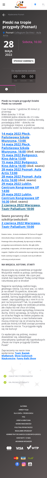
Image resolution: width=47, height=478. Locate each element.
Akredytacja (23, 410)
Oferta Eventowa (23, 420)
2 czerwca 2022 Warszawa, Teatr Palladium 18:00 (21, 207)
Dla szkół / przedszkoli (23, 413)
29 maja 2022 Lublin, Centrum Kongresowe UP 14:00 (20, 187)
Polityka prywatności (23, 427)
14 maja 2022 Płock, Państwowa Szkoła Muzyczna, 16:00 (16, 147)
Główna (23, 406)
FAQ (23, 417)
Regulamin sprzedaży (23, 431)
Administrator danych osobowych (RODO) (23, 434)
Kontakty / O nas (24, 438)
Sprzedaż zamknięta (23, 61)
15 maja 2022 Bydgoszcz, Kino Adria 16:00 (20, 164)
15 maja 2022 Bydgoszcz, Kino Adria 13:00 (20, 157)
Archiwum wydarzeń (23, 441)
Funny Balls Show (26, 358)
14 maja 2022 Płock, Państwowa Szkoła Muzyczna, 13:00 (16, 137)
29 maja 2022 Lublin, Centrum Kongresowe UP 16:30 (20, 198)
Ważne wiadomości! (23, 424)
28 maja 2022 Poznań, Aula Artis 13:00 (21, 171)
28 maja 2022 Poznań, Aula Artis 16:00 (21, 178)
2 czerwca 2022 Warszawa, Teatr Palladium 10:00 (21, 225)
